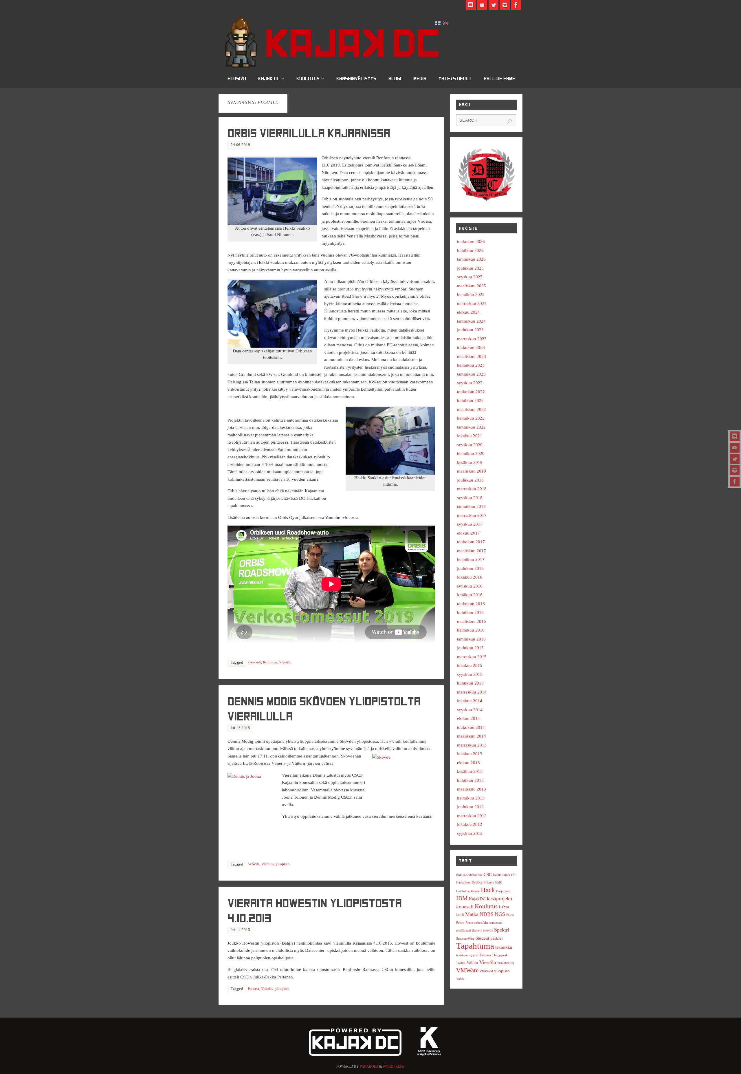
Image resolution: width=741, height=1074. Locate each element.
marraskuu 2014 (472, 692)
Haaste (475, 891)
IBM (462, 898)
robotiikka (481, 922)
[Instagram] (735, 470)
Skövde (254, 864)
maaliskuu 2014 (471, 736)
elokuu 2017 (468, 533)
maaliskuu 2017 (471, 550)
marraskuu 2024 (472, 303)
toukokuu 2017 (471, 541)
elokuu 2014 (468, 718)
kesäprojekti (499, 898)
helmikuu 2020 (471, 453)
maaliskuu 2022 (471, 409)
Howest (253, 989)
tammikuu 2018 (471, 506)
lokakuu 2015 (469, 665)
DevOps (477, 882)
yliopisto (283, 864)
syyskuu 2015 (470, 674)
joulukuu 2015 (470, 647)
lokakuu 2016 (469, 577)
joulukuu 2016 (470, 568)
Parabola (369, 1066)
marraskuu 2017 (472, 515)
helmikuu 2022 (471, 418)
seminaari (495, 922)
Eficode (489, 882)
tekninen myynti (467, 955)
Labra (504, 906)
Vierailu (285, 662)
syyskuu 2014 (470, 709)
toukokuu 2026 (471, 241)
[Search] (509, 121)
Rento (469, 922)
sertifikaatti (463, 930)
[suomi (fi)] (438, 22)
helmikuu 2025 (471, 294)
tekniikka (503, 947)
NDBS (487, 914)
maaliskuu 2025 (471, 285)
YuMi (460, 978)
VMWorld (486, 971)
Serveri (477, 930)
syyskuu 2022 (470, 382)
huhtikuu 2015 (470, 683)
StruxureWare (465, 938)
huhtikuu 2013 (470, 780)
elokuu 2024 (468, 312)
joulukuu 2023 (470, 329)
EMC (498, 882)
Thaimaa (485, 955)
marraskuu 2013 (472, 745)
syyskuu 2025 (470, 277)
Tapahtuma (475, 945)
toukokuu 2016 (471, 603)
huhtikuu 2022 (470, 400)
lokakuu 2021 (469, 435)
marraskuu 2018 (472, 488)
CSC (488, 874)
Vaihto (472, 962)
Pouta (510, 914)
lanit (460, 914)
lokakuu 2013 (469, 753)
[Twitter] (735, 459)
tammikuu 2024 (471, 321)
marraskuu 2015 (472, 656)
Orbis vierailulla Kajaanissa (309, 133)
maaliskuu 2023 (471, 356)
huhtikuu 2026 (470, 250)
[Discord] (735, 436)
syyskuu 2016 (470, 586)
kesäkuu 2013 (470, 771)
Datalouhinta (501, 875)
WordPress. (394, 1066)
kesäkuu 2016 (470, 594)
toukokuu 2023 (471, 347)
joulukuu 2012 (470, 806)
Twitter (460, 963)
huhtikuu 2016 (470, 612)
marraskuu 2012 (472, 815)
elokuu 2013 (468, 762)
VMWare (467, 970)
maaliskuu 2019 (471, 471)
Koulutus (270, 662)
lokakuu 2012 (469, 824)
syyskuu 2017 (470, 524)
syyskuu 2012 (470, 833)
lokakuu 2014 (469, 700)
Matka (471, 914)
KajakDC (477, 898)
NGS (500, 914)
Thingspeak (500, 955)
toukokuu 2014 (471, 727)
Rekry (460, 922)
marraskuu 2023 (472, 338)
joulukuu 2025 (470, 268)
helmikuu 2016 (471, 630)
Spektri (501, 930)
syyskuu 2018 (470, 497)
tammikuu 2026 (471, 259)
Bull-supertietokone (469, 875)
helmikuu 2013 (471, 798)
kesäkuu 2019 (470, 462)
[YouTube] (735, 448)
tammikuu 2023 (471, 374)
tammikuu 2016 (471, 639)
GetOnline (463, 891)
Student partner (489, 938)
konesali (254, 662)
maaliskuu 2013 (471, 789)
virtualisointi (505, 963)
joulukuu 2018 (470, 480)
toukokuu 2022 (471, 391)
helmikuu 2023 (471, 365)
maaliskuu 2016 (471, 621)
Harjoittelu (503, 891)
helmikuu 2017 (471, 559)
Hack (488, 890)
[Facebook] (735, 481)
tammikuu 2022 (471, 427)
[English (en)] (445, 22)
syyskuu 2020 (470, 444)
